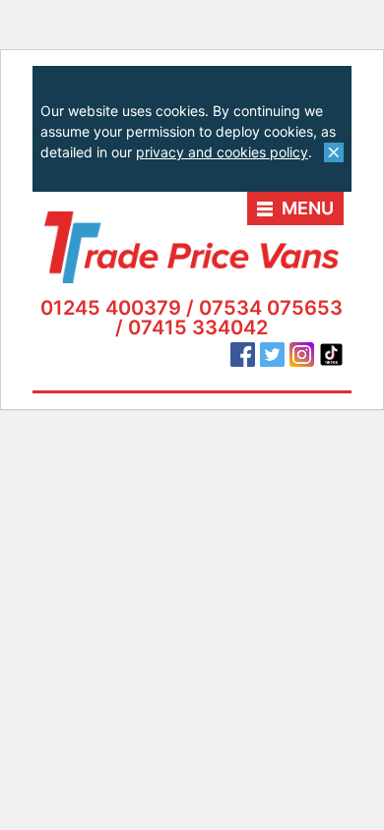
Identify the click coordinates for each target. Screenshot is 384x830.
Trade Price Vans (192, 247)
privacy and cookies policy (222, 152)
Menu (308, 208)
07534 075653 (271, 308)
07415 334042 (198, 327)
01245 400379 (110, 308)
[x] (334, 152)
